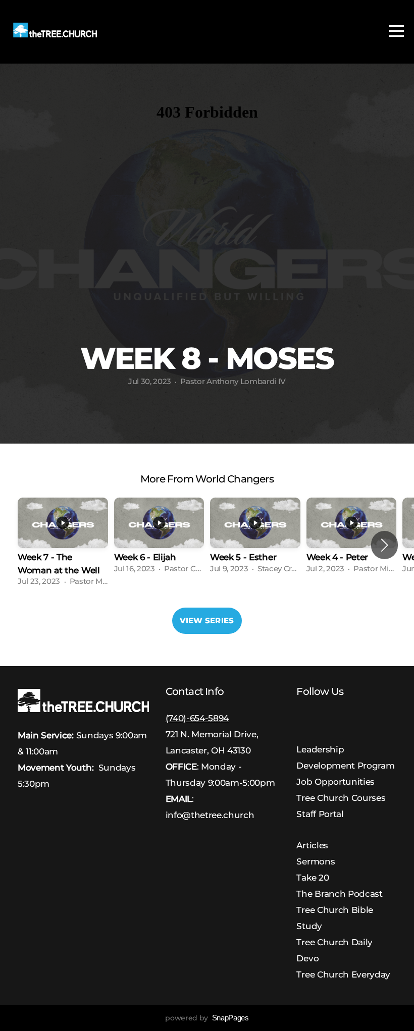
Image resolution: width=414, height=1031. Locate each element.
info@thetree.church (210, 814)
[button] (384, 545)
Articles (312, 845)
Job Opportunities (335, 781)
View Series (207, 620)
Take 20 (312, 877)
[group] (63, 545)
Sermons (315, 861)
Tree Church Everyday (343, 974)
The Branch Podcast (339, 893)
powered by (206, 1017)
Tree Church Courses (340, 797)
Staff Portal (319, 813)
